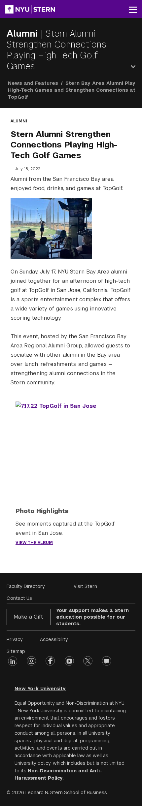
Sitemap (16, 651)
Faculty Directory (26, 586)
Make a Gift (28, 616)
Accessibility (54, 639)
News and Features (33, 83)
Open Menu (134, 66)
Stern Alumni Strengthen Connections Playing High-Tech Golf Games (56, 50)
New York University (40, 689)
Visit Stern (85, 586)
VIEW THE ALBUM (34, 542)
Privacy (15, 639)
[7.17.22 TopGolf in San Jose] (71, 442)
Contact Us (19, 598)
